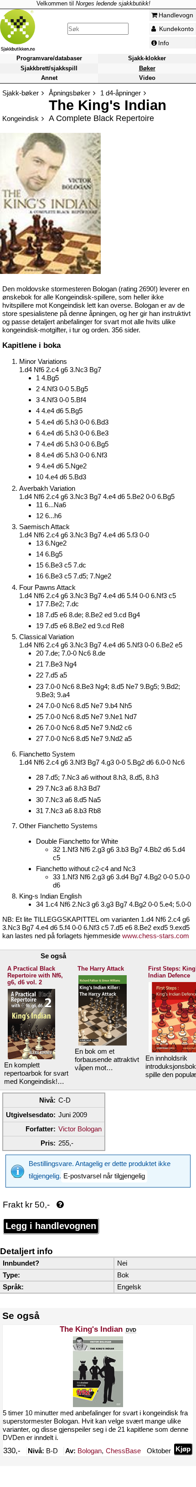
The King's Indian (91, 1329)
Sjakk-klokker (147, 58)
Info (163, 43)
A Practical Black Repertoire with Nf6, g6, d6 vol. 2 (35, 975)
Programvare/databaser (49, 58)
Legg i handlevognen (50, 1226)
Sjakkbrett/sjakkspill (49, 68)
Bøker (147, 68)
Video (147, 77)
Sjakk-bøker (20, 93)
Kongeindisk (20, 118)
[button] (104, 1176)
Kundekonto (175, 28)
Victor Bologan (80, 1129)
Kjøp (183, 1449)
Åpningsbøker (69, 93)
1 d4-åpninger (120, 93)
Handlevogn (176, 15)
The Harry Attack (100, 968)
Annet (49, 77)
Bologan (89, 1451)
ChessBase (123, 1451)
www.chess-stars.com (155, 936)
